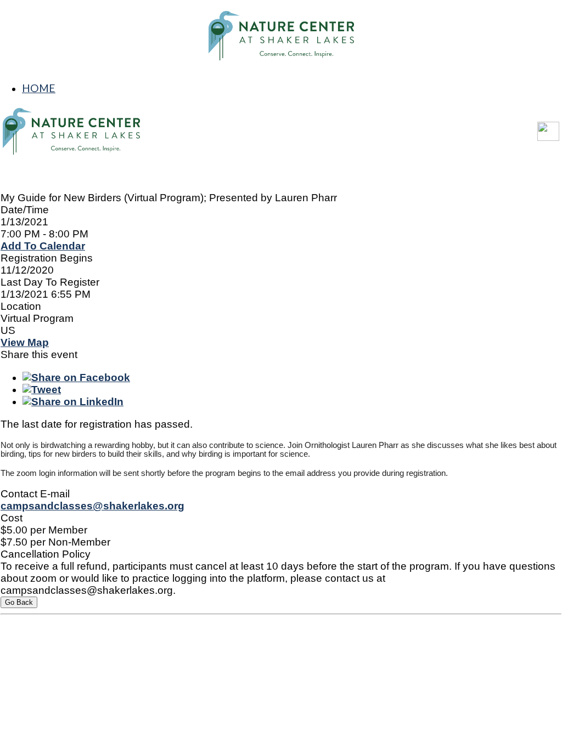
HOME (38, 88)
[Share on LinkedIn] (73, 401)
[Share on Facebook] (76, 377)
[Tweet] (42, 389)
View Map (25, 342)
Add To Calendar (43, 246)
